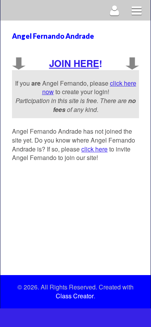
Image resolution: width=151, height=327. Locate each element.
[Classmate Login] (115, 10)
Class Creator (75, 296)
